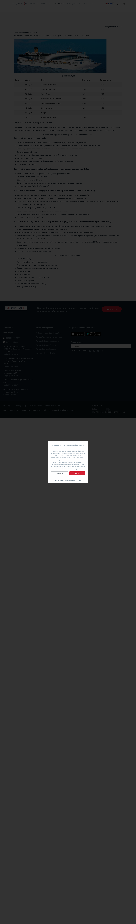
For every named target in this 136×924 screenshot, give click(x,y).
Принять (77, 473)
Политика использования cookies (68, 480)
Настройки (59, 473)
